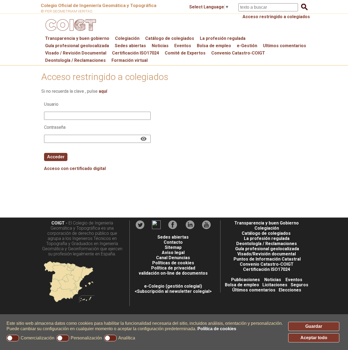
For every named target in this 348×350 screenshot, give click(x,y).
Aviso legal (173, 252)
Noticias (160, 45)
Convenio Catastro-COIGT (238, 53)
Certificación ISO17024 (135, 53)
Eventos (182, 45)
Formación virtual (129, 60)
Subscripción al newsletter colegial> (174, 291)
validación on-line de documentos (173, 273)
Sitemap (173, 247)
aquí (103, 91)
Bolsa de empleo (214, 45)
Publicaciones (245, 279)
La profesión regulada (223, 38)
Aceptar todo (313, 337)
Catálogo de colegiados (169, 38)
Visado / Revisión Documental (75, 53)
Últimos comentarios (253, 290)
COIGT (58, 223)
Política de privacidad (173, 268)
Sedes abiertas (130, 45)
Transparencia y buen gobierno (77, 38)
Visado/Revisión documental (266, 253)
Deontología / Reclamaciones (75, 60)
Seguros (299, 284)
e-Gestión (247, 45)
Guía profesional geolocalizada (77, 45)
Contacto (173, 242)
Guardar (313, 326)
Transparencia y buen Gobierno (266, 223)
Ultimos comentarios (284, 45)
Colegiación (127, 38)
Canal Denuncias (173, 257)
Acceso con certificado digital (75, 168)
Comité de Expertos (185, 53)
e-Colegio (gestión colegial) (173, 286)
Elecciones (290, 290)
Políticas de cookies (173, 262)
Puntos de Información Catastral (267, 259)
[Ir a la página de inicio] (70, 32)
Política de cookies (216, 328)
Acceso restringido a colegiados (276, 16)
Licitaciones (274, 284)
